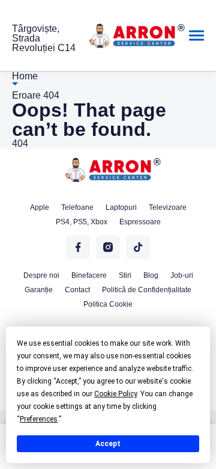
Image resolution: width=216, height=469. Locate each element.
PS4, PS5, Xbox (81, 222)
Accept (108, 444)
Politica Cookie (108, 304)
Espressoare (140, 222)
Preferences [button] (39, 419)
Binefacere (89, 275)
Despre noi (41, 275)
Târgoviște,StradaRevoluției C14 (44, 38)
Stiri (125, 275)
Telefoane (77, 207)
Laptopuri (121, 207)
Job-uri (181, 275)
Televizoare (168, 207)
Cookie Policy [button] (115, 394)
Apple (39, 207)
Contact (77, 290)
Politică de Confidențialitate (146, 290)
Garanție (39, 290)
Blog (150, 275)
